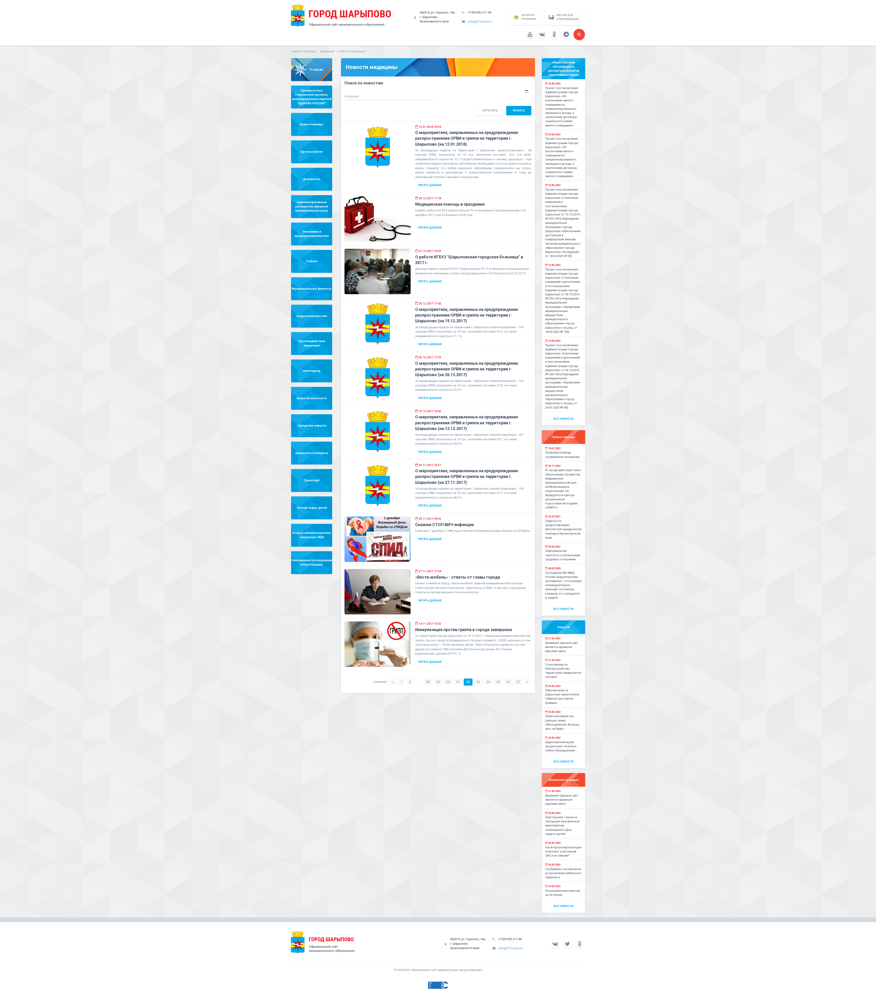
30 (448, 682)
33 (478, 682)
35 (498, 682)
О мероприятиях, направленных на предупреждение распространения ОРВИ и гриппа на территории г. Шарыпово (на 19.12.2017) (466, 315)
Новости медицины (352, 51)
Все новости (563, 418)
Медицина (327, 51)
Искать (518, 110)
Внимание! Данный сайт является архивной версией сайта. (561, 647)
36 (508, 682)
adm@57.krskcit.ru (480, 21)
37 (518, 682)
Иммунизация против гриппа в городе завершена (463, 629)
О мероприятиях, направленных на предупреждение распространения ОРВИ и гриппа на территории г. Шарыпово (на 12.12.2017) (466, 422)
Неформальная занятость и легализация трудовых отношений (562, 555)
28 (428, 682)
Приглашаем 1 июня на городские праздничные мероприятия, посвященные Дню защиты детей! (562, 825)
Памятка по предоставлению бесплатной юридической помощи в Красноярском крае (563, 529)
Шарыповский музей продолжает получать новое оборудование (561, 746)
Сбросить (490, 110)
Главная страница (303, 51)
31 (458, 682)
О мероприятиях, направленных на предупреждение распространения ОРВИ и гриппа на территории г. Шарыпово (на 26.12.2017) (466, 369)
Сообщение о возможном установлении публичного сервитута (563, 873)
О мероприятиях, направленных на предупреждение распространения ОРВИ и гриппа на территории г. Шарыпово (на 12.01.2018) (466, 138)
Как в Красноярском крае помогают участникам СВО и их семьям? (563, 851)
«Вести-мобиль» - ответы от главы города (457, 577)
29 (438, 682)
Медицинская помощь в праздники (450, 204)
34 (488, 682)
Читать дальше (430, 185)
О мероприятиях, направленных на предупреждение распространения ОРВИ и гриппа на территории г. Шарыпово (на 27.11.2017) (466, 476)
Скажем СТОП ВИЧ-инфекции (444, 524)
